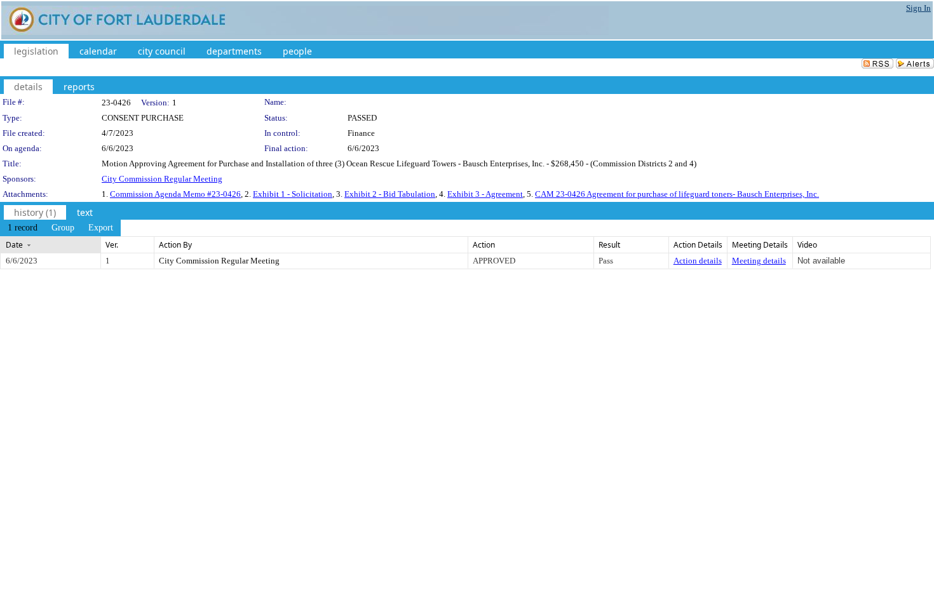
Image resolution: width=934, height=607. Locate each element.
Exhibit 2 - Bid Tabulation (389, 194)
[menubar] (60, 228)
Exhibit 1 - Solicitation (292, 194)
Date (14, 244)
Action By (175, 244)
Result (609, 244)
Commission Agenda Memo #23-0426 (175, 194)
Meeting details (759, 260)
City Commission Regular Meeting (162, 178)
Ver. (111, 244)
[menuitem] (22, 228)
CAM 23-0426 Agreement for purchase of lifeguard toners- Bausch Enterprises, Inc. (677, 194)
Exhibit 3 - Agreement (485, 194)
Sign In (918, 8)
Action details (697, 260)
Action (484, 244)
